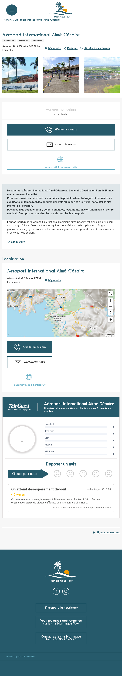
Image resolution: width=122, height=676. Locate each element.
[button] (114, 7)
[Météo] (99, 8)
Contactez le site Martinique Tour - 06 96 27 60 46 (61, 638)
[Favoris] (107, 7)
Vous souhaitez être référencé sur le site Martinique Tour (61, 622)
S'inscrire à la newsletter (61, 607)
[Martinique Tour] (61, 10)
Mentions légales (13, 656)
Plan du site (29, 656)
